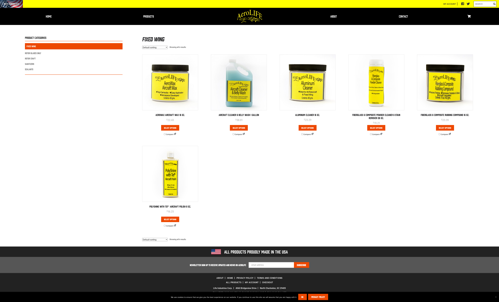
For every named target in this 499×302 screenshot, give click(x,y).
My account (252, 282)
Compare (169, 134)
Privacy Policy (245, 278)
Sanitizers (29, 64)
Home (49, 16)
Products (148, 16)
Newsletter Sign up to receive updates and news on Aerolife (218, 265)
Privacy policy (318, 297)
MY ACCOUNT (449, 4)
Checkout (267, 282)
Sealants (29, 69)
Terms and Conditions (270, 278)
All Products (234, 282)
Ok (302, 297)
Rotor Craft (30, 58)
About (333, 16)
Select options (170, 128)
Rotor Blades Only (33, 53)
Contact (403, 16)
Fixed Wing (31, 46)
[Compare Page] (175, 134)
